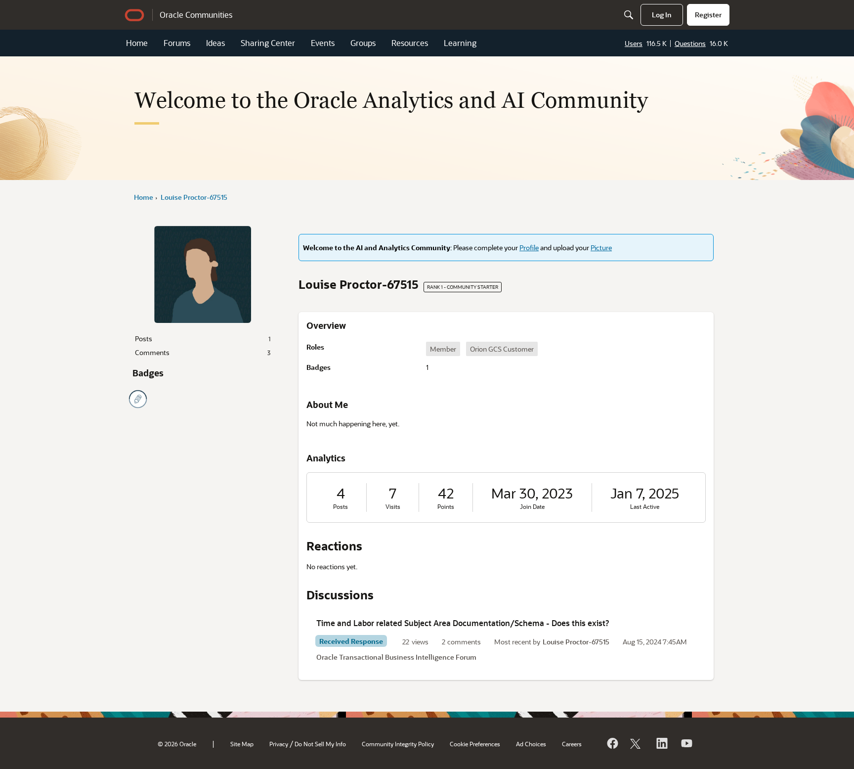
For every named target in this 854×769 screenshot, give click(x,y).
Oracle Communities (196, 14)
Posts (202, 338)
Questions (690, 43)
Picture (601, 247)
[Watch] (686, 743)
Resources (409, 43)
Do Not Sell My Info (320, 744)
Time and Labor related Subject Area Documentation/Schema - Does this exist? (462, 623)
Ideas (215, 43)
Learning (460, 43)
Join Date (532, 506)
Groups (363, 43)
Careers (572, 744)
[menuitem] (661, 15)
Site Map (242, 744)
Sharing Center (268, 43)
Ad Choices (531, 744)
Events (323, 43)
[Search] (629, 15)
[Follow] (636, 743)
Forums (177, 43)
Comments (202, 352)
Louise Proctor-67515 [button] (576, 641)
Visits (392, 506)
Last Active (644, 506)
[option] (443, 349)
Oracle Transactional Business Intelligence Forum (396, 657)
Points (445, 506)
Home (137, 43)
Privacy (278, 744)
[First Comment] (137, 399)
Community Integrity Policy (398, 744)
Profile (529, 247)
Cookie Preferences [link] (475, 744)
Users (633, 43)
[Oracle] (611, 743)
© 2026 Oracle (177, 744)
